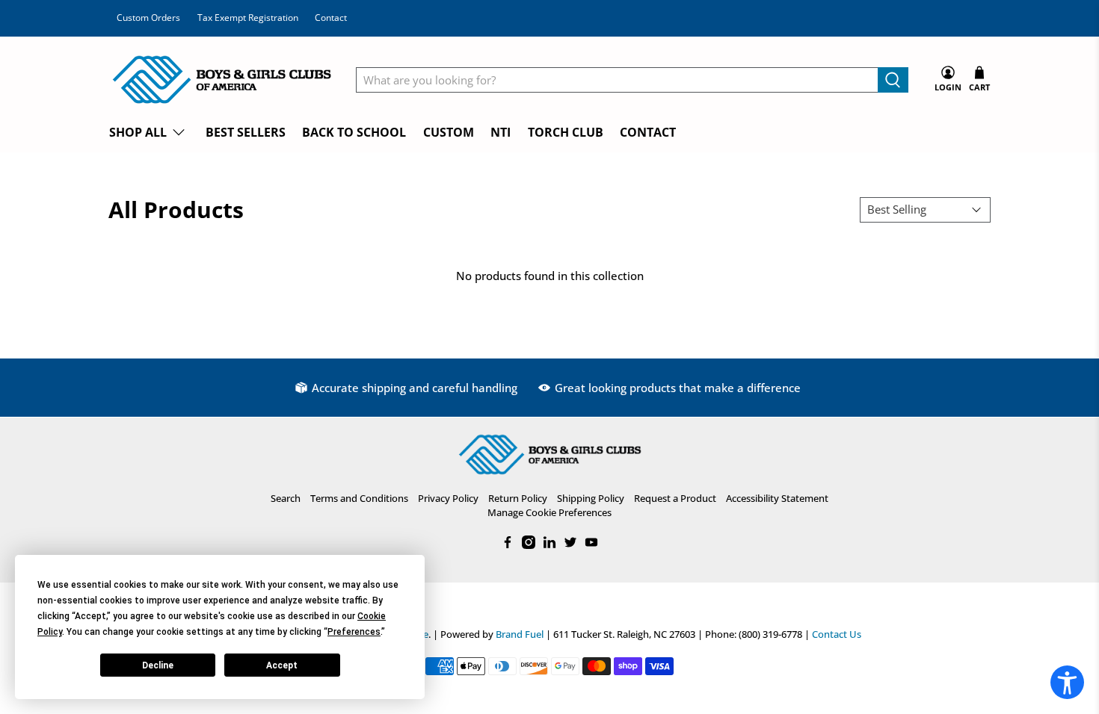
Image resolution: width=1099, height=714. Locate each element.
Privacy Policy (448, 498)
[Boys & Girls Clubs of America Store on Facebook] (507, 545)
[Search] (893, 80)
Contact (331, 17)
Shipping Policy (590, 498)
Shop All (138, 132)
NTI (500, 132)
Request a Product (675, 498)
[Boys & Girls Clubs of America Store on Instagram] (528, 545)
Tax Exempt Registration (247, 17)
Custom (448, 132)
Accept (282, 665)
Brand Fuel (520, 634)
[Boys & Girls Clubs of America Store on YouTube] (591, 545)
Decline (157, 665)
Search (286, 498)
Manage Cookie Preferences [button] (549, 512)
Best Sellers (246, 132)
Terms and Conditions (359, 498)
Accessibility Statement (777, 498)
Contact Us (836, 634)
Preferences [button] (354, 632)
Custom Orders (148, 17)
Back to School (354, 132)
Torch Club (565, 132)
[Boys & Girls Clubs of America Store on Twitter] (570, 545)
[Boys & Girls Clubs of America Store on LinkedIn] (549, 545)
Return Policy (517, 498)
